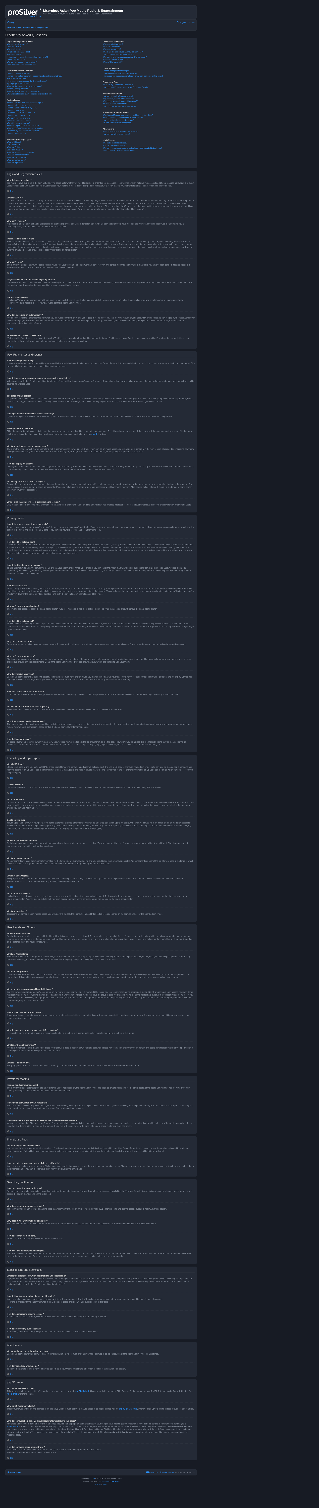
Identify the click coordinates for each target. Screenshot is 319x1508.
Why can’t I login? (14, 54)
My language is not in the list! (18, 84)
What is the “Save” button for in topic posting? (25, 128)
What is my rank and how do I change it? (23, 91)
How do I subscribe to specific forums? (118, 120)
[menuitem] (10, 23)
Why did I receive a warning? (18, 123)
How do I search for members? (115, 104)
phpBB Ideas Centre (128, 1409)
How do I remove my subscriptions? (117, 123)
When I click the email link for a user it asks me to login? (29, 94)
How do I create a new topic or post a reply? (25, 103)
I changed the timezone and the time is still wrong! (27, 81)
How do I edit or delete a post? (19, 105)
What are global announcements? (20, 152)
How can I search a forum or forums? (118, 96)
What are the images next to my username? (24, 86)
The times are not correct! (17, 78)
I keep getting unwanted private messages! (120, 73)
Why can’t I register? (15, 49)
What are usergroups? (112, 49)
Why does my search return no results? (119, 99)
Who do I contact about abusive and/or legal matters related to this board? (132, 148)
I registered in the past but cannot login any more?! (27, 57)
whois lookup (13, 1426)
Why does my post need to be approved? (23, 131)
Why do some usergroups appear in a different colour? (125, 57)
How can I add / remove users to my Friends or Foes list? (126, 87)
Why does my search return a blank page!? (120, 101)
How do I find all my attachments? (116, 134)
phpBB (94, 434)
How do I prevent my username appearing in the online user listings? (34, 76)
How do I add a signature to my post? (22, 108)
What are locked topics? (16, 160)
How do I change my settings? (19, 73)
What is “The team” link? (112, 62)
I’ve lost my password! (16, 59)
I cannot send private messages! (116, 71)
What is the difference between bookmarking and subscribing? (128, 115)
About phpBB (13, 1394)
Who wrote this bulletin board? (115, 143)
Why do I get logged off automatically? (22, 62)
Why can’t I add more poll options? (21, 113)
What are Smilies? (14, 147)
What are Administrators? (113, 44)
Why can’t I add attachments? (19, 121)
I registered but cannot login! (18, 52)
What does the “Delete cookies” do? (21, 65)
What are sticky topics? (16, 157)
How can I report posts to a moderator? (23, 126)
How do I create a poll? (16, 110)
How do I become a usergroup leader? (118, 54)
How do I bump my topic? (17, 133)
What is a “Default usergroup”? (115, 59)
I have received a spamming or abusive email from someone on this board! (133, 76)
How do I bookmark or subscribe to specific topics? (123, 118)
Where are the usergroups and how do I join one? (123, 52)
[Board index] (24, 12)
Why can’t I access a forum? (18, 118)
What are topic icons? (15, 163)
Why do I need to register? (17, 44)
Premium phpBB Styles (110, 1481)
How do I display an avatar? (18, 89)
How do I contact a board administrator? (119, 150)
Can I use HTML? (14, 145)
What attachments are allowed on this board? (121, 132)
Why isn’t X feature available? (114, 145)
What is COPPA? (14, 47)
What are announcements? (18, 155)
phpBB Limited (82, 1391)
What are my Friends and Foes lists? (118, 85)
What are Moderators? (112, 47)
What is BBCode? (14, 142)
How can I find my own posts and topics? (119, 106)
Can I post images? (15, 150)
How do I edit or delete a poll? (19, 115)
